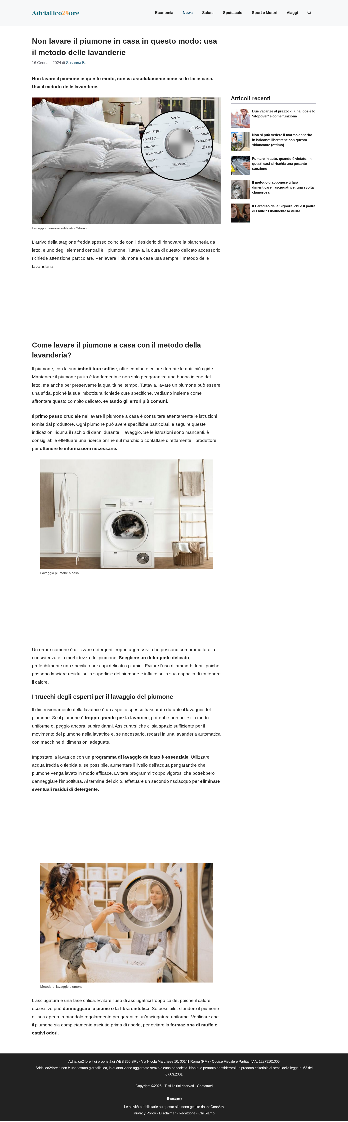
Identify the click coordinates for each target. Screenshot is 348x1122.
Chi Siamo (206, 1113)
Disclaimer (167, 1113)
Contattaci (205, 1086)
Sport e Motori (264, 13)
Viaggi (292, 13)
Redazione (187, 1113)
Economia (164, 13)
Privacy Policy (145, 1113)
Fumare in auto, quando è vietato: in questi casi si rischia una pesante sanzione (282, 164)
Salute (208, 13)
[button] (309, 13)
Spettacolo (232, 13)
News (188, 13)
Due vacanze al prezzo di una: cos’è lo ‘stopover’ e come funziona (283, 113)
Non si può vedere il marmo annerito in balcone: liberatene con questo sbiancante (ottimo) (282, 140)
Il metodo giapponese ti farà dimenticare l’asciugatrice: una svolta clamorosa (283, 187)
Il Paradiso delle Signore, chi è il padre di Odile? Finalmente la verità (283, 208)
